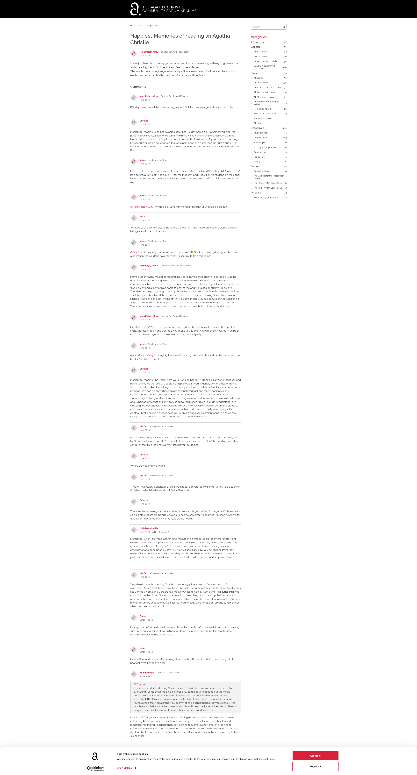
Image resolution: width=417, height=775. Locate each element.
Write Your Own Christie (270, 61)
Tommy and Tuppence (270, 147)
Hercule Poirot (270, 137)
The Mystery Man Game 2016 (270, 183)
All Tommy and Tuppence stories (270, 103)
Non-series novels (270, 109)
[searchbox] (269, 27)
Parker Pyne (270, 157)
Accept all (315, 755)
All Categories (269, 42)
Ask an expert (270, 56)
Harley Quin (270, 161)
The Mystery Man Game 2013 (270, 188)
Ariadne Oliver (270, 152)
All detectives (270, 133)
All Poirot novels (270, 82)
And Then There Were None (270, 87)
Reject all (315, 766)
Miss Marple (270, 142)
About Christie (270, 51)
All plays (270, 123)
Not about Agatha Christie (270, 197)
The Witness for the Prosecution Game (270, 177)
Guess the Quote (270, 171)
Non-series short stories (270, 113)
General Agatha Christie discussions (270, 67)
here (272, 759)
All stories (270, 78)
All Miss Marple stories (270, 97)
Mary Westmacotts (270, 118)
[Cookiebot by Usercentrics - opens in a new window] (95, 768)
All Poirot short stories (270, 92)
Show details (124, 768)
